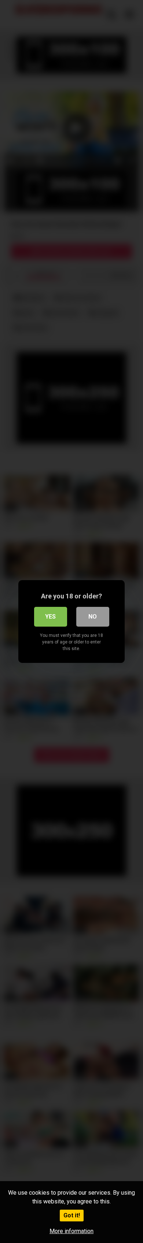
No (92, 616)
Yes (50, 616)
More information (72, 1231)
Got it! (71, 1215)
